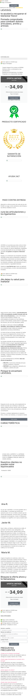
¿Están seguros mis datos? (7, 670)
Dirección (3, 635)
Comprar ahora (14, 98)
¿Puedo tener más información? (9, 682)
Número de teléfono (6, 632)
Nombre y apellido (5, 628)
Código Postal (4, 639)
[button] (14, 653)
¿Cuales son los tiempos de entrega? (10, 653)
